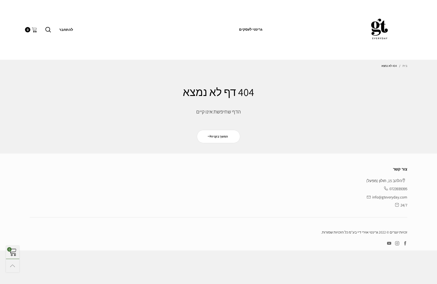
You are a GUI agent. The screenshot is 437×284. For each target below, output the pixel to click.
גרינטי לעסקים (250, 29)
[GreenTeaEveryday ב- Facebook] (405, 243)
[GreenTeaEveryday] (380, 28)
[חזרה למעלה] (12, 265)
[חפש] (48, 29)
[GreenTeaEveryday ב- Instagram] (397, 243)
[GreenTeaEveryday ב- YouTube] (389, 243)
